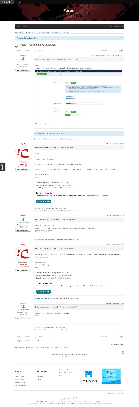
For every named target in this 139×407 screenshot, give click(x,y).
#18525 (121, 215)
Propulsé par (66, 357)
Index (18, 26)
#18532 (121, 303)
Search (24, 26)
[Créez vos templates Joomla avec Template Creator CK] (68, 372)
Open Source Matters (81, 402)
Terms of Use (19, 376)
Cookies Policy (20, 382)
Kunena (74, 357)
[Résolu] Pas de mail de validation (48, 59)
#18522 (121, 143)
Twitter (39, 379)
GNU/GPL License (21, 385)
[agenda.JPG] (78, 94)
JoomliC (112, 393)
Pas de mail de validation (67, 147)
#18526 (121, 244)
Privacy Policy (19, 379)
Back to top (120, 393)
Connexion (37, 139)
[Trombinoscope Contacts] (111, 376)
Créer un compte (49, 139)
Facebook (40, 376)
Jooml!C (69, 398)
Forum (19, 2)
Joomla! (94, 402)
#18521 (121, 55)
